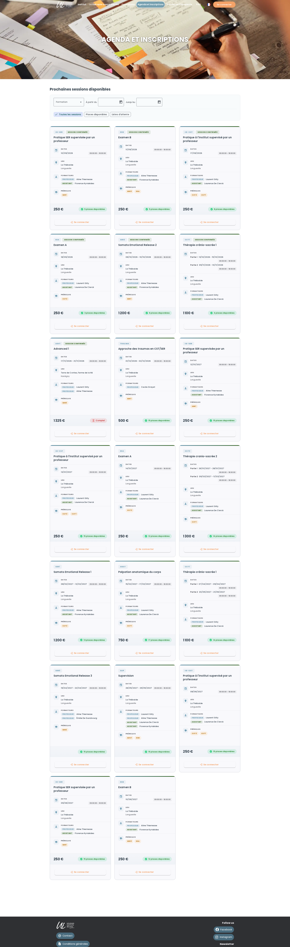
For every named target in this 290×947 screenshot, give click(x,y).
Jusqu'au (130, 102)
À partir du (91, 102)
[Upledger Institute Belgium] (64, 4)
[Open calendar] (121, 102)
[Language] (209, 5)
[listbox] (92, 114)
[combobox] (69, 102)
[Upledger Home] (65, 925)
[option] (68, 114)
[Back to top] (282, 940)
